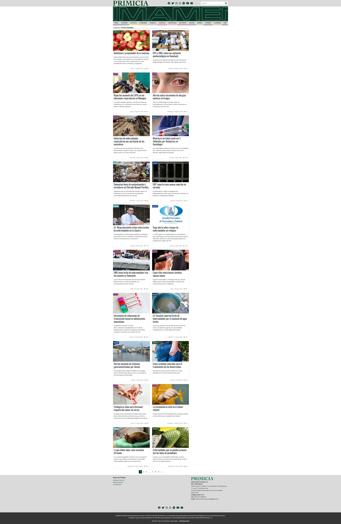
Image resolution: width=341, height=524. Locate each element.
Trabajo (153, 23)
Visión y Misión (118, 482)
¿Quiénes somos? (119, 480)
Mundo (199, 23)
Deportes (182, 23)
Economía (143, 23)
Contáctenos (117, 484)
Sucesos (162, 23)
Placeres (217, 23)
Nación (191, 23)
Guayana (124, 23)
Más (225, 23)
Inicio (116, 23)
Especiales (172, 23)
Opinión (208, 23)
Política (133, 23)
